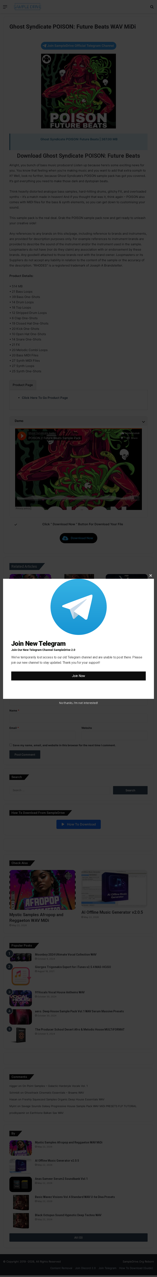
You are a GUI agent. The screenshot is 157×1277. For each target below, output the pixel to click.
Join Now (78, 676)
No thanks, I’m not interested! (78, 703)
